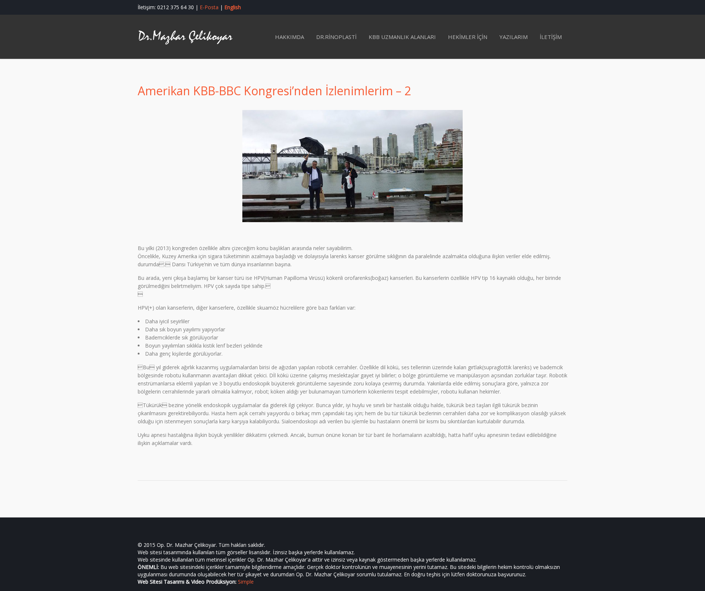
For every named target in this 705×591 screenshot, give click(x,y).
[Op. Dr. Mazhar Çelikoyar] (185, 37)
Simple (246, 581)
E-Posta (209, 7)
